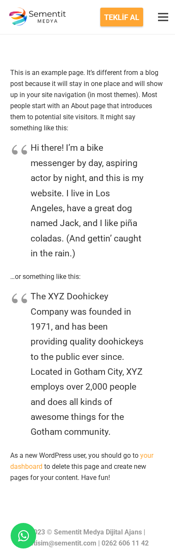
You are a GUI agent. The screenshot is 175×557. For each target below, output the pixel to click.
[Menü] (163, 17)
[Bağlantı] (37, 17)
